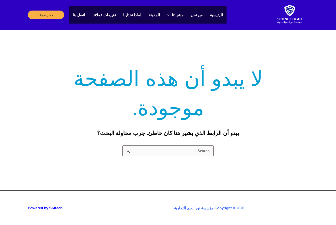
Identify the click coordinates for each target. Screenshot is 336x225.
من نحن (197, 15)
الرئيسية (216, 15)
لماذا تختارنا (132, 15)
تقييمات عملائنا (104, 15)
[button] (46, 15)
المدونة (154, 15)
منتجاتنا (177, 15)
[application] (169, 15)
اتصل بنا (79, 15)
